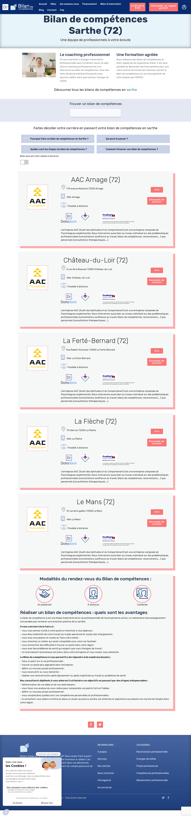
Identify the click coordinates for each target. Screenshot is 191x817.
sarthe (132, 90)
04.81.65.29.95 (137, 6)
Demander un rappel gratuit (163, 6)
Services (102, 759)
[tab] (57, 139)
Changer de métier (146, 759)
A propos (102, 751)
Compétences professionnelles (152, 773)
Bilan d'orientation (110, 4)
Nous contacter (106, 773)
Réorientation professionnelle (152, 780)
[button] (58, 138)
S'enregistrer (104, 780)
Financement (89, 4)
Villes (53, 4)
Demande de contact (156, 200)
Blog (41, 10)
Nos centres (104, 766)
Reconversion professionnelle (152, 751)
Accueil (43, 4)
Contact (51, 10)
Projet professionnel (147, 766)
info (156, 189)
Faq (62, 10)
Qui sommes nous (69, 4)
